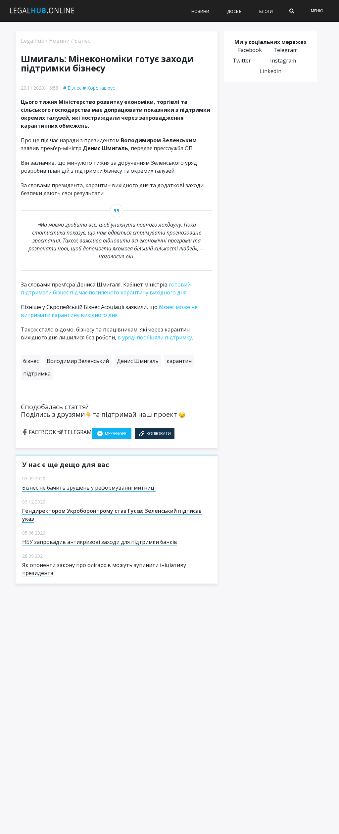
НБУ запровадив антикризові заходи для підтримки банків (99, 542)
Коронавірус (101, 88)
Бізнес (74, 88)
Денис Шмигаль (138, 361)
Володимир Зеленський (78, 361)
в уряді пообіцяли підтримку (155, 337)
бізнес (31, 361)
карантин (179, 361)
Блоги (266, 11)
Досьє (234, 11)
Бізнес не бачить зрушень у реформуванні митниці (89, 487)
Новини (200, 11)
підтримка (37, 373)
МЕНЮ (317, 11)
